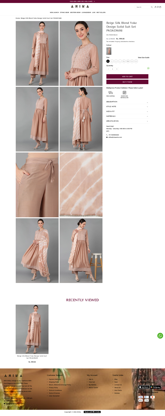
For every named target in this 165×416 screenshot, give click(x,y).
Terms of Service (54, 393)
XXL (128, 61)
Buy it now (127, 82)
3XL (132, 61)
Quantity (109, 66)
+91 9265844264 (11, 401)
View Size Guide (143, 57)
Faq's (116, 382)
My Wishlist (92, 385)
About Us (117, 387)
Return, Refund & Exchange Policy (60, 385)
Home (18, 18)
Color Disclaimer (54, 396)
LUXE (93, 12)
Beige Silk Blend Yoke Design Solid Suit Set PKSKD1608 (41, 18)
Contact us (118, 385)
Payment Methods (55, 379)
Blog (115, 379)
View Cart (91, 382)
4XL (136, 61)
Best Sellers (101, 12)
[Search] (152, 7)
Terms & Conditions (55, 390)
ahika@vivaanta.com (115, 137)
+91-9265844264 (113, 135)
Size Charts (118, 390)
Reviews (117, 393)
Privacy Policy (53, 387)
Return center (93, 387)
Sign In (90, 379)
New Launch (54, 12)
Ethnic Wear (64, 12)
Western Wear (75, 12)
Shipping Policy (54, 382)
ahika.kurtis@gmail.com (14, 404)
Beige (108, 51)
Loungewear (86, 12)
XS (108, 61)
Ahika (79, 412)
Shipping (117, 41)
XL (124, 61)
